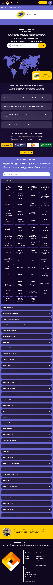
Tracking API (27, 572)
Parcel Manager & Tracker (30, 579)
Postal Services (39, 560)
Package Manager (40, 556)
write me (42, 531)
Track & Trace (46, 529)
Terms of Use (28, 563)
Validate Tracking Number (30, 574)
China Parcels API (21, 545)
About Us (27, 556)
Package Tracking (40, 558)
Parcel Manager (42, 2)
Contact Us (27, 558)
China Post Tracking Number (31, 576)
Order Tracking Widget (41, 565)
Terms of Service (20, 547)
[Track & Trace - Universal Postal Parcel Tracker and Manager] (14, 2)
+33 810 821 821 (46, 76)
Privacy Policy (11, 547)
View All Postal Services (26, 152)
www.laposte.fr (46, 74)
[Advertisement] (26, 22)
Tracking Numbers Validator (42, 563)
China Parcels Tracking (30, 581)
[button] (3, 3)
